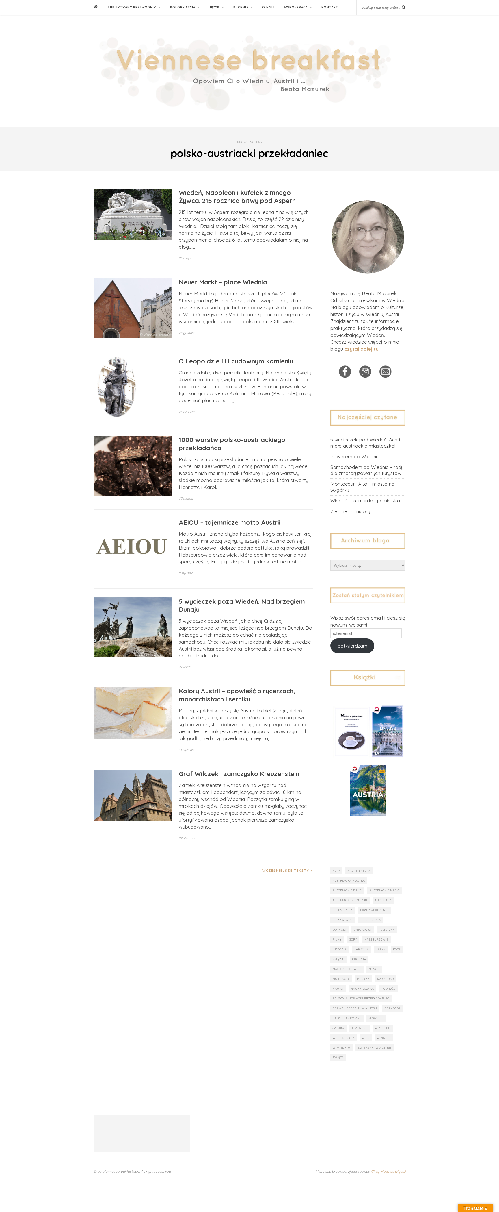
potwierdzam (352, 646)
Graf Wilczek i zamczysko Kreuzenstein (239, 774)
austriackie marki (385, 890)
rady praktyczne (347, 1018)
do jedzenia (370, 919)
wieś (365, 1037)
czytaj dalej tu (362, 349)
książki (339, 959)
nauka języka (362, 988)
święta (338, 1057)
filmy (337, 939)
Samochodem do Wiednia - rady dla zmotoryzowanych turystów (367, 470)
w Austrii (382, 1028)
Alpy (336, 870)
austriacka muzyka (349, 880)
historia (340, 949)
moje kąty (341, 978)
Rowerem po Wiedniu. (354, 456)
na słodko (385, 978)
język (381, 949)
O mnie (268, 7)
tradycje (359, 1028)
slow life (376, 1018)
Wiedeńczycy (343, 1037)
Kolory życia (182, 7)
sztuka (338, 1028)
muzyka (363, 978)
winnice (383, 1037)
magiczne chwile (347, 969)
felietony (387, 929)
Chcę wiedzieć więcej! (388, 1171)
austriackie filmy (347, 890)
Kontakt (329, 7)
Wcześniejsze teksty (286, 871)
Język (214, 7)
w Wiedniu (341, 1047)
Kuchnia (240, 7)
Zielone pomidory (350, 511)
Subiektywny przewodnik (132, 7)
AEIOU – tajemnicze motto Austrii (229, 522)
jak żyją (361, 949)
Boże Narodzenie (374, 910)
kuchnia (359, 959)
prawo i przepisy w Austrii (355, 1008)
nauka (338, 988)
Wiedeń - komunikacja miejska (365, 501)
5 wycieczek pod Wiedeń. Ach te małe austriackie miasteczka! (366, 443)
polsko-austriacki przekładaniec (361, 998)
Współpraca (296, 7)
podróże (388, 988)
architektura (359, 870)
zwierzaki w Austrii (374, 1047)
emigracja (362, 929)
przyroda (393, 1008)
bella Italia (343, 910)
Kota (397, 949)
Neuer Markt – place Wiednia (223, 282)
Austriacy (383, 900)
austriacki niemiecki (350, 900)
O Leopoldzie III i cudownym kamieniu (236, 361)
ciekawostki (343, 919)
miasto (374, 969)
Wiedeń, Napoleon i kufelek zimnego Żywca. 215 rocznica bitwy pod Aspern (237, 197)
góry (353, 939)
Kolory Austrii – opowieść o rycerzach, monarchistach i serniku (237, 695)
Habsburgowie (376, 939)
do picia (339, 929)
